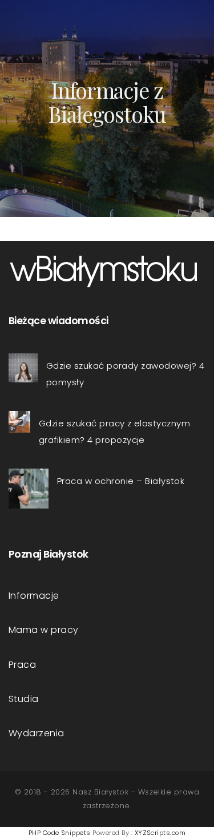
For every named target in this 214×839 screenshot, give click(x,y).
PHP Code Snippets (60, 832)
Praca (22, 664)
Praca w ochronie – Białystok (120, 481)
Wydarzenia (36, 733)
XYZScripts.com (160, 832)
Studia (24, 698)
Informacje (34, 595)
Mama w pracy (44, 629)
